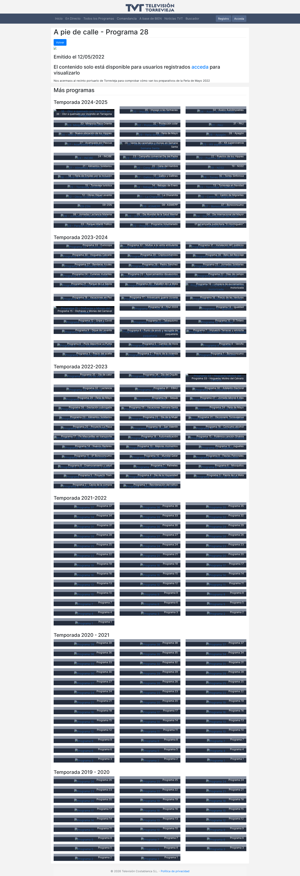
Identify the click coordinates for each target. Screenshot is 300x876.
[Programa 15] (150, 574)
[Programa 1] (84, 623)
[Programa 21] (150, 555)
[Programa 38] (150, 644)
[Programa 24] (150, 545)
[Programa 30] (150, 526)
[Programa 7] (84, 603)
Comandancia (127, 18)
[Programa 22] (84, 555)
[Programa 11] (216, 584)
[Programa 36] (150, 507)
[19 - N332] (216, 167)
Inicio (59, 18)
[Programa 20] (216, 555)
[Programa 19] (84, 565)
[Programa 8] (216, 594)
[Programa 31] (84, 526)
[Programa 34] (84, 516)
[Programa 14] (216, 574)
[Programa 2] (216, 613)
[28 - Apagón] (216, 134)
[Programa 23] (216, 545)
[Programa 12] (150, 584)
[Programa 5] (216, 603)
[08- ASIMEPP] (150, 206)
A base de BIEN (150, 18)
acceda (200, 67)
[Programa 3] (150, 613)
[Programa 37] (84, 507)
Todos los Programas (98, 18)
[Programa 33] (150, 516)
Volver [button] (60, 42)
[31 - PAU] (216, 124)
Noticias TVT (173, 18)
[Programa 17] (216, 565)
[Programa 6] (150, 603)
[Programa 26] (216, 536)
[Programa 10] (84, 594)
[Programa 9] (150, 594)
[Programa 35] (216, 507)
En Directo (73, 18)
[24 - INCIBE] (84, 157)
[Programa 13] (84, 584)
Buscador (192, 18)
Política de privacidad (175, 871)
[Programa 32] (216, 516)
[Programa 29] (216, 526)
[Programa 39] (84, 644)
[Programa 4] (84, 613)
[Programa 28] (84, 536)
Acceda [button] (239, 18)
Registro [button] (223, 18)
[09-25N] (84, 206)
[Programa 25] (84, 545)
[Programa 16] (84, 574)
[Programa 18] (150, 565)
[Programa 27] (150, 536)
